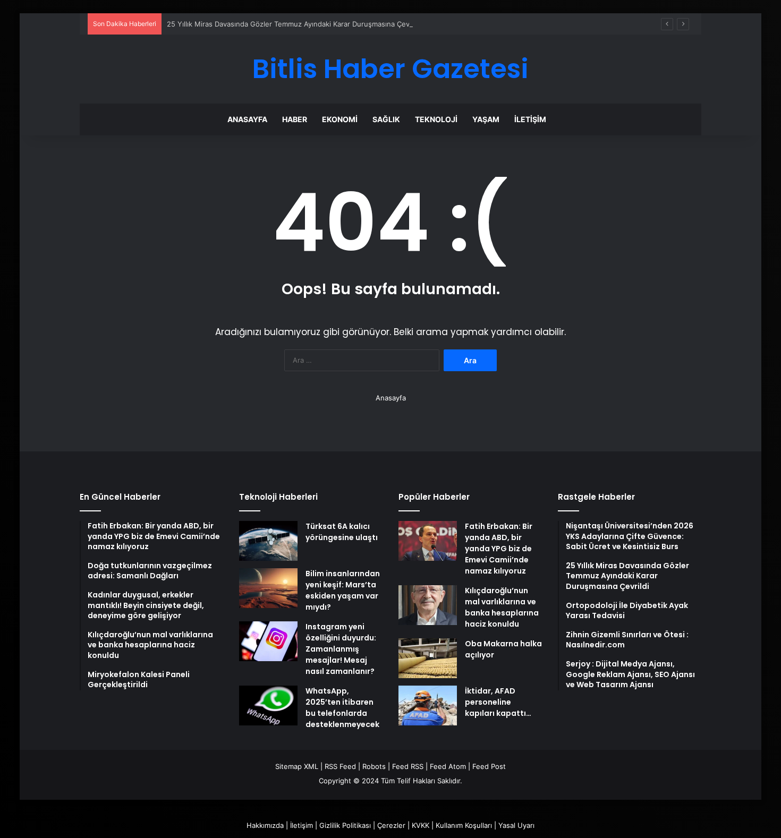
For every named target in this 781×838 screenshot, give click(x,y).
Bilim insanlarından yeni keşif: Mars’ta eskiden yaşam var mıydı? (342, 590)
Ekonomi (340, 119)
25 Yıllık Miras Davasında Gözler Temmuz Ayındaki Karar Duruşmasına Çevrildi (294, 24)
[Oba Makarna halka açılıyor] (427, 658)
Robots (374, 766)
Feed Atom (448, 766)
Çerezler (391, 825)
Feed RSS (407, 766)
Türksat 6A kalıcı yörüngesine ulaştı (341, 532)
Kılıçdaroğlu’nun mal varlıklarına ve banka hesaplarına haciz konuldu (502, 607)
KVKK (420, 825)
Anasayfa (247, 119)
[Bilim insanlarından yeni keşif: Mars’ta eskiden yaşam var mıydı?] (268, 588)
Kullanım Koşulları (464, 825)
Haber (294, 119)
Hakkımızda (265, 825)
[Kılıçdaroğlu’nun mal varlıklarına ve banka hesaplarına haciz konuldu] (427, 605)
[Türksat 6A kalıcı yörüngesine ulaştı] (268, 541)
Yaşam (485, 119)
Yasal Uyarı (516, 825)
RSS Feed (340, 766)
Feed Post (489, 766)
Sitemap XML (296, 766)
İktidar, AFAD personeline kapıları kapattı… (498, 702)
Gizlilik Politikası (345, 825)
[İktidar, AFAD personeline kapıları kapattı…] (427, 705)
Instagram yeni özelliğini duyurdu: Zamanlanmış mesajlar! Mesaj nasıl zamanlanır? (340, 649)
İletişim (530, 119)
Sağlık (386, 119)
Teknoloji (436, 119)
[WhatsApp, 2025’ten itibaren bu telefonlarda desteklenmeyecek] (268, 705)
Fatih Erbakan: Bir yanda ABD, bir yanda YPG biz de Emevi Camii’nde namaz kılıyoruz (498, 548)
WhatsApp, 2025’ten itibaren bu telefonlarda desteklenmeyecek (342, 708)
